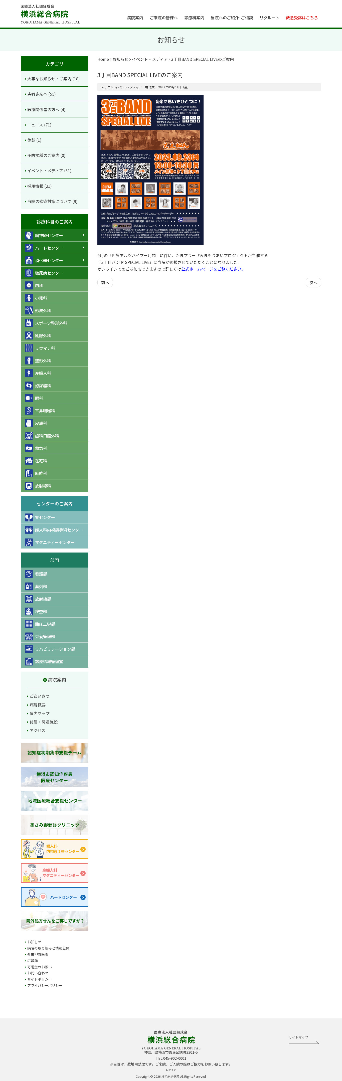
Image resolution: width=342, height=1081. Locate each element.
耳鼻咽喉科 (45, 411)
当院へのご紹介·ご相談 (232, 18)
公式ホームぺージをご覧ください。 (213, 269)
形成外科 (43, 310)
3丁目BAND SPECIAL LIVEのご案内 (140, 75)
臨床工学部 (45, 624)
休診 (31, 140)
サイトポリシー (39, 979)
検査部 (41, 611)
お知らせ (34, 941)
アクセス (37, 730)
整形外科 (43, 360)
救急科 (41, 448)
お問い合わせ (37, 972)
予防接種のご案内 (43, 155)
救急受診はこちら (302, 18)
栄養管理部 (45, 636)
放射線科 (43, 486)
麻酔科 (41, 473)
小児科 (41, 298)
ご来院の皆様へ (164, 18)
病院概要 (38, 705)
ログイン (171, 1069)
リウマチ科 (45, 348)
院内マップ (40, 713)
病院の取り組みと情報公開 (48, 948)
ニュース (35, 125)
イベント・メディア (45, 170)
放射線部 (43, 599)
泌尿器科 (43, 386)
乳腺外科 (43, 335)
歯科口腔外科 (47, 436)
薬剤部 (41, 586)
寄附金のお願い (39, 966)
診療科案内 (194, 18)
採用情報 (35, 186)
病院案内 (135, 18)
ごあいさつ (40, 696)
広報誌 (32, 960)
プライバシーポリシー (44, 985)
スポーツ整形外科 (51, 323)
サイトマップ (298, 1037)
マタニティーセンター (55, 542)
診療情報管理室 (49, 661)
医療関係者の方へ (43, 109)
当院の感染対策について (49, 201)
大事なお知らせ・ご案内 (49, 79)
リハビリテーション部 (55, 649)
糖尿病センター (49, 273)
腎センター (45, 517)
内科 (39, 285)
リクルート (269, 18)
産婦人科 (43, 373)
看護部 (41, 574)
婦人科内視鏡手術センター (59, 530)
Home (103, 59)
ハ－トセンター (49, 248)
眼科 (39, 398)
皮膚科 (41, 423)
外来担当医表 (37, 954)
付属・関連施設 (44, 722)
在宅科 (41, 461)
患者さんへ (37, 94)
